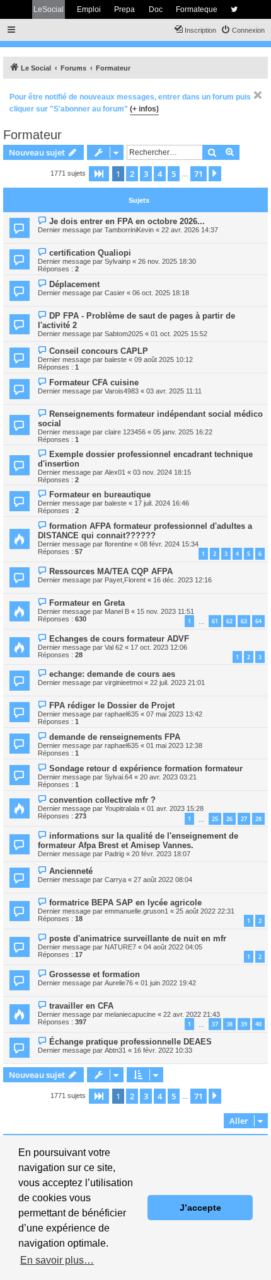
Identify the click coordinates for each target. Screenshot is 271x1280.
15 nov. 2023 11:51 (165, 611)
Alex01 (115, 472)
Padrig (114, 854)
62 (229, 621)
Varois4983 (122, 391)
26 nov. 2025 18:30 (167, 261)
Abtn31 (115, 1050)
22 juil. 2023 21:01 (177, 682)
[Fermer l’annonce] (258, 95)
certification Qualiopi (90, 253)
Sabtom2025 (124, 333)
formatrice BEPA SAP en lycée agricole (125, 902)
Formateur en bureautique (100, 494)
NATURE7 (120, 947)
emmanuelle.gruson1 (136, 911)
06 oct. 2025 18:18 (160, 293)
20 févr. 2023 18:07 (161, 854)
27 (244, 819)
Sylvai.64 (118, 777)
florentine (118, 544)
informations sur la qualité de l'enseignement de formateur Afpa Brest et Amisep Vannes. (138, 840)
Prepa (124, 9)
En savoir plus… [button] (57, 1260)
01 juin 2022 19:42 (168, 983)
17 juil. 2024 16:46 (161, 503)
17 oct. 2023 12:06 (158, 647)
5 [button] (173, 173)
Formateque (196, 9)
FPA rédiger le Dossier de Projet (112, 705)
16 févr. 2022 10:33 (163, 1050)
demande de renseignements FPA (114, 737)
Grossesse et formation (94, 974)
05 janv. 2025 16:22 (182, 432)
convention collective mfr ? (102, 800)
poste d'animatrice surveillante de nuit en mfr (137, 938)
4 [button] (160, 173)
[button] (99, 173)
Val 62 (114, 647)
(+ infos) (144, 109)
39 (244, 1024)
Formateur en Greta (87, 603)
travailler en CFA (81, 1006)
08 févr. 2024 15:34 (169, 544)
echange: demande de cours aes (112, 674)
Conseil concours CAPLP (98, 351)
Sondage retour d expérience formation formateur (146, 768)
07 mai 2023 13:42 (174, 714)
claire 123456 (125, 432)
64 (258, 621)
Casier (115, 293)
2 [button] (132, 173)
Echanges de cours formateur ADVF (119, 638)
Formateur (32, 135)
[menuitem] (243, 30)
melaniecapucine (130, 1014)
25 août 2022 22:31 (205, 911)
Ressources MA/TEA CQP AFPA (111, 571)
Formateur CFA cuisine (94, 382)
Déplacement (74, 284)
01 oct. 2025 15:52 (179, 333)
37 (215, 1024)
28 (258, 819)
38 (229, 1024)
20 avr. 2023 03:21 (168, 777)
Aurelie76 (119, 983)
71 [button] (198, 173)
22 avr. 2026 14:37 (189, 230)
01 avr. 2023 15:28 (175, 808)
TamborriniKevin (129, 230)
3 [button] (146, 173)
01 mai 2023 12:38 (174, 745)
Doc (156, 9)
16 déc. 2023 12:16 (182, 580)
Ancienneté (71, 871)
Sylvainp (117, 261)
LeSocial (48, 9)
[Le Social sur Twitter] (234, 9)
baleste (116, 359)
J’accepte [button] (200, 1208)
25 (215, 819)
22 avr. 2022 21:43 (191, 1014)
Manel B (117, 611)
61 (215, 621)
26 (229, 819)
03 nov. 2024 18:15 (162, 472)
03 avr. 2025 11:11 (174, 391)
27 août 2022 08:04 (163, 879)
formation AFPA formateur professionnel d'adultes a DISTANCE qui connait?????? (145, 530)
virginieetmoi (123, 682)
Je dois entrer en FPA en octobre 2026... (127, 221)
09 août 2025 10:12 (163, 359)
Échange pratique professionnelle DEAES (130, 1041)
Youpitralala (122, 808)
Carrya (115, 879)
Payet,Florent (125, 580)
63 (244, 621)
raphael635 (122, 714)
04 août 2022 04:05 (173, 947)
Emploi (89, 9)
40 (258, 1024)
